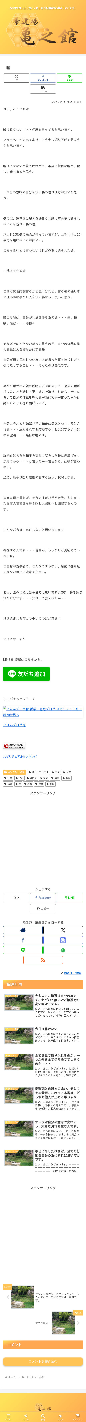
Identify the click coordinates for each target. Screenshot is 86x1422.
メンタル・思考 (16, 772)
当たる (33, 778)
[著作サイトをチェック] (23, 930)
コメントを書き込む (43, 1361)
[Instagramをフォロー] (63, 940)
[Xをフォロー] (63, 930)
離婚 (52, 783)
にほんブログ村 (14, 725)
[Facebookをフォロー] (23, 940)
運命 (40, 783)
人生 (68, 772)
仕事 (9, 778)
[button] (43, 89)
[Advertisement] (43, 839)
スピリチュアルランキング (20, 756)
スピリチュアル (40, 772)
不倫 (57, 772)
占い (21, 778)
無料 (68, 778)
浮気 (56, 778)
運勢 (29, 783)
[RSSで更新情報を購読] (43, 960)
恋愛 (45, 778)
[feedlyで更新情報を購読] (63, 950)
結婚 (9, 783)
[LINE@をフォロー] (23, 950)
